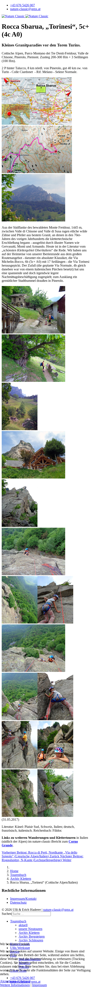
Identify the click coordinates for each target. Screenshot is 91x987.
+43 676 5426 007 (22, 5)
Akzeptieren (8, 981)
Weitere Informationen (15, 985)
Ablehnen (23, 981)
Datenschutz (18, 902)
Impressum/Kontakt (23, 898)
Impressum (39, 985)
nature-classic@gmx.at (25, 9)
